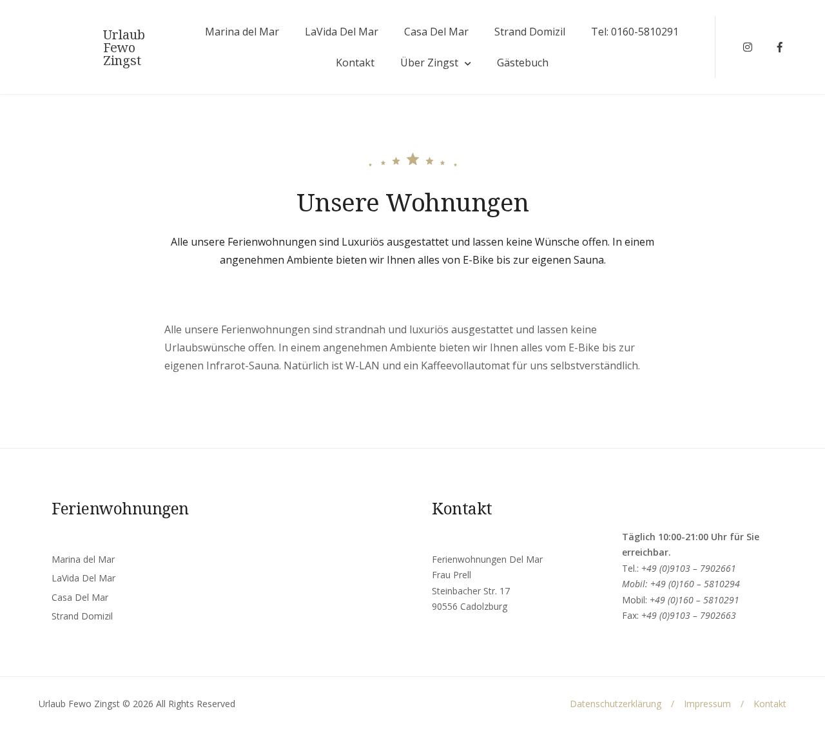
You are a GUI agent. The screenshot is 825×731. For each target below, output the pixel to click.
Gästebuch (522, 62)
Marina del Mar (242, 31)
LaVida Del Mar (341, 31)
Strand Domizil (529, 31)
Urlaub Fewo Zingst (124, 47)
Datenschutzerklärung (615, 703)
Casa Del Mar (436, 31)
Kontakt (355, 62)
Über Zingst (429, 62)
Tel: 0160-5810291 (635, 31)
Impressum (707, 703)
